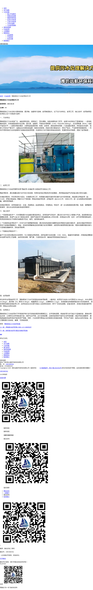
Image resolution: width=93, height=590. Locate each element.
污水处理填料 (11, 25)
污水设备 (6, 12)
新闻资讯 (6, 33)
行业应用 (6, 29)
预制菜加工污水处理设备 (12, 324)
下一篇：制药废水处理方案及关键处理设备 (14, 330)
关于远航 (6, 10)
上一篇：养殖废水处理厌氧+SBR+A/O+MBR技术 (15, 327)
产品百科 (10, 37)
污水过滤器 (11, 23)
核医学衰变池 (11, 17)
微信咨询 (6, 495)
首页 (5, 8)
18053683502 (10, 364)
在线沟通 (3, 378)
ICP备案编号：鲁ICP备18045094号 (51, 368)
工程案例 (6, 31)
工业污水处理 (11, 21)
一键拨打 (6, 493)
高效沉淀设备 (11, 16)
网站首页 (6, 491)
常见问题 (10, 38)
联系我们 (6, 40)
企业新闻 (10, 35)
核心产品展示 (11, 14)
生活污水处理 (11, 19)
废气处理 (6, 347)
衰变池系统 (7, 27)
